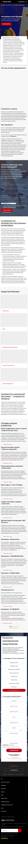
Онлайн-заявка (14, 770)
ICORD (3, 328)
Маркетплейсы (4, 798)
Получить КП (14, 750)
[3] (4, 838)
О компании (3, 811)
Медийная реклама (5, 801)
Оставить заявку (7, 210)
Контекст (3, 791)
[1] (1, 838)
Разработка (3, 788)
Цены (2, 808)
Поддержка (3, 785)
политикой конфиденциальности (9, 207)
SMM (2, 795)
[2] (3, 838)
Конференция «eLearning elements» (9, 347)
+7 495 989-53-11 (21, 1)
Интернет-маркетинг (5, 782)
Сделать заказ (6, 23)
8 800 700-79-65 (14, 765)
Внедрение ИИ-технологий (7, 804)
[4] (5, 838)
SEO (2, 778)
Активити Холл (5, 310)
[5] (7, 838)
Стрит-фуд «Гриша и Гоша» (8, 365)
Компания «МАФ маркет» (7, 383)
